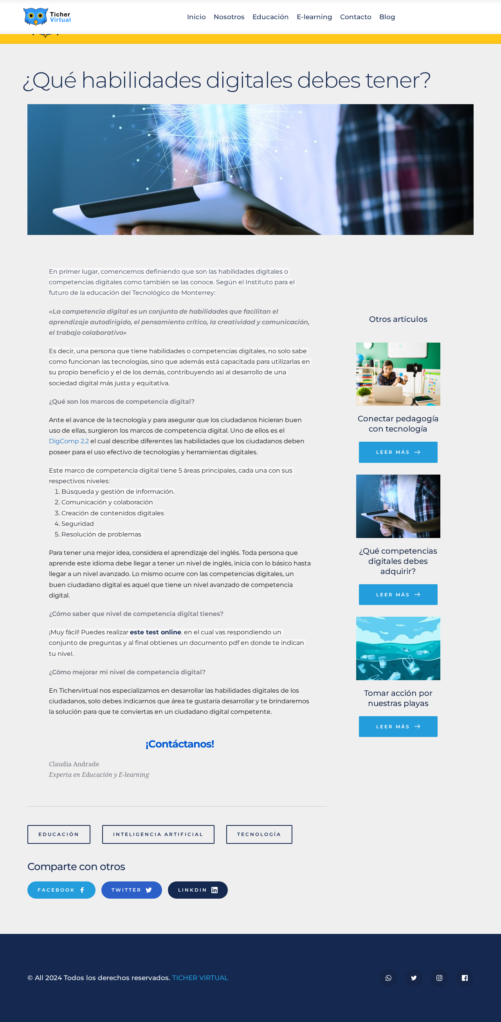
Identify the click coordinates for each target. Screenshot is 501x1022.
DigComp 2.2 (69, 441)
